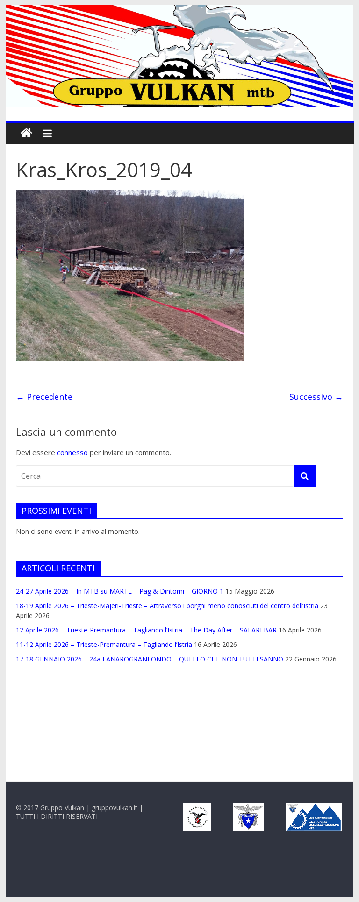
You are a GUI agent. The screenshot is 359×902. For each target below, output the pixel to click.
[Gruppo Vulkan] (180, 10)
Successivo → (316, 396)
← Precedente (44, 396)
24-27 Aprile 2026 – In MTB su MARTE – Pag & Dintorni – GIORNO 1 (119, 591)
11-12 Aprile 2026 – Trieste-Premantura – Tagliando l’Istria (104, 644)
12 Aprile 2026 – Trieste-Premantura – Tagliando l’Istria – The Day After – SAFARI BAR (146, 629)
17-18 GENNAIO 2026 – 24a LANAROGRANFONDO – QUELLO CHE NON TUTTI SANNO (149, 658)
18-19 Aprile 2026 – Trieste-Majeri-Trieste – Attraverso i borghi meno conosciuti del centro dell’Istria (167, 605)
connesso (72, 452)
